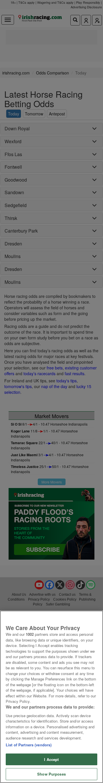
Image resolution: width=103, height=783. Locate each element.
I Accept (51, 759)
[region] (51, 697)
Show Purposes (51, 774)
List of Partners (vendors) (29, 744)
